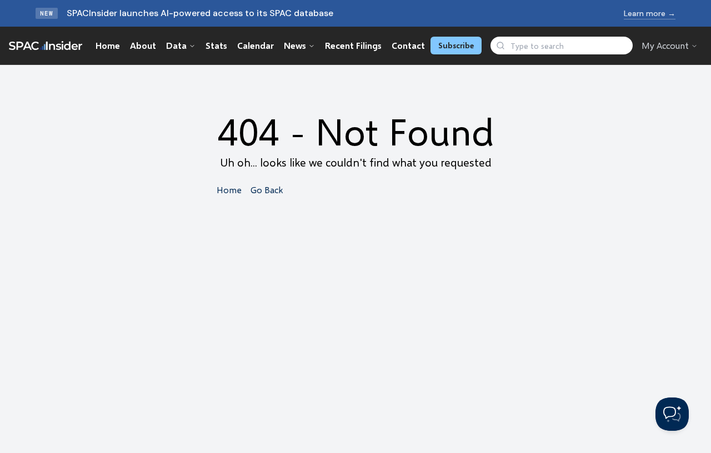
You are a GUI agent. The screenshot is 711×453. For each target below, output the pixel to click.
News (295, 45)
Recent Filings (353, 45)
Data (176, 45)
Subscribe (456, 45)
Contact (408, 45)
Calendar (255, 45)
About (143, 45)
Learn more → (649, 13)
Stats (216, 45)
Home (108, 45)
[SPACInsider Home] (45, 45)
